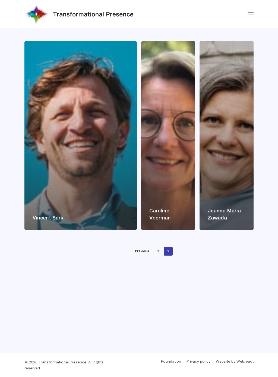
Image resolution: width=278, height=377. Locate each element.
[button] (251, 14)
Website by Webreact (235, 361)
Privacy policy (198, 361)
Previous (142, 251)
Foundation (171, 361)
